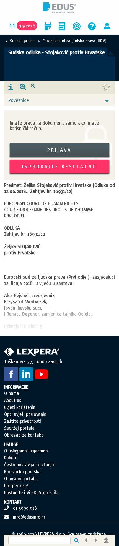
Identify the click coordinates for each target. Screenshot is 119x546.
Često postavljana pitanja (29, 464)
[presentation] (10, 87)
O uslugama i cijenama (26, 451)
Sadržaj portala (19, 428)
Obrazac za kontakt (23, 435)
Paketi (10, 458)
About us (12, 400)
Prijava (59, 150)
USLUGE (11, 444)
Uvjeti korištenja (19, 407)
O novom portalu (20, 478)
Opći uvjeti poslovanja (25, 414)
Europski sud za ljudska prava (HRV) (75, 40)
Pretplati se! (16, 485)
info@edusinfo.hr (29, 517)
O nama (11, 393)
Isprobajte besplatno (59, 166)
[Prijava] (107, 26)
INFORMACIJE (16, 387)
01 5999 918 (25, 508)
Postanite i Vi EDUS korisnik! (31, 492)
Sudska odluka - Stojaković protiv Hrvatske (56, 52)
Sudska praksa (23, 40)
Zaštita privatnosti (22, 421)
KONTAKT (13, 502)
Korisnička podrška (22, 471)
